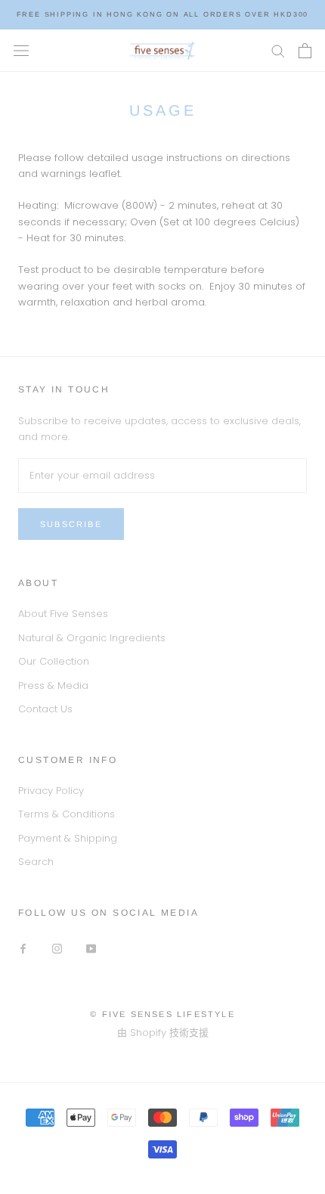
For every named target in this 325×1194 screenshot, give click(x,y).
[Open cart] (305, 50)
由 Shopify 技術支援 (163, 1032)
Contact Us (45, 709)
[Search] (278, 50)
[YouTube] (91, 948)
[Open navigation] (21, 50)
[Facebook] (23, 948)
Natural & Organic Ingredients (92, 638)
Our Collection (53, 661)
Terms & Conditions (66, 814)
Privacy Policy (51, 790)
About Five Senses (63, 613)
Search (36, 861)
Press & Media (53, 685)
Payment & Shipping (67, 838)
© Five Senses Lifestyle (162, 1014)
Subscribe (71, 524)
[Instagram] (57, 948)
